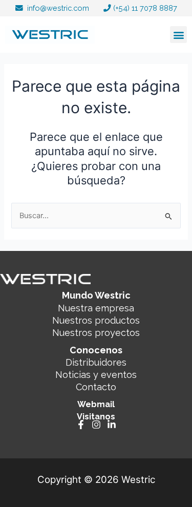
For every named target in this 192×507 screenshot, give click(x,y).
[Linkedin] (111, 424)
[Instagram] (96, 424)
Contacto (96, 387)
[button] (178, 34)
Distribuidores (96, 362)
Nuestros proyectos (96, 332)
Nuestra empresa (96, 308)
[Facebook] (81, 424)
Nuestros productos (96, 320)
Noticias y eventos (96, 374)
